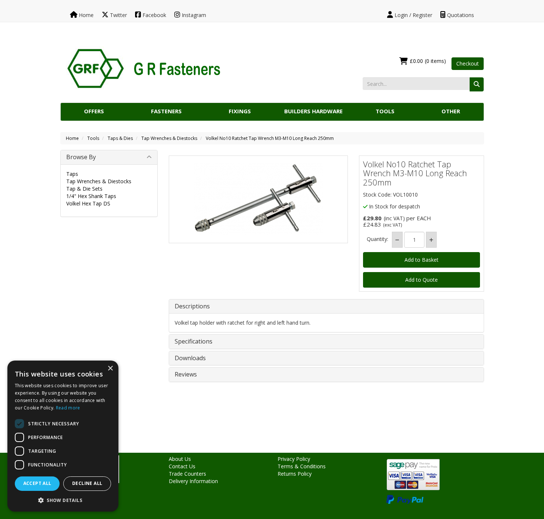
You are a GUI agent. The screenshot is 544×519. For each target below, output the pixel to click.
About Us (180, 458)
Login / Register (412, 15)
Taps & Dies (120, 138)
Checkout (467, 63)
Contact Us (182, 466)
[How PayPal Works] (404, 498)
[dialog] (62, 436)
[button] (63, 500)
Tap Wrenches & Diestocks (169, 138)
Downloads (190, 358)
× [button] (110, 368)
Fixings (240, 111)
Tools (385, 111)
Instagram (193, 15)
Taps (72, 173)
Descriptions (192, 306)
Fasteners (166, 111)
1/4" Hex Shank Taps (91, 196)
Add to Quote (421, 279)
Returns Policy (295, 473)
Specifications (193, 341)
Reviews (186, 374)
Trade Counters (187, 473)
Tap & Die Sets (84, 188)
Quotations (460, 15)
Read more (68, 408)
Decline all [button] (87, 483)
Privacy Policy (294, 458)
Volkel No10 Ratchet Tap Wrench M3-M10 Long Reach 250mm (270, 138)
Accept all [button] (37, 483)
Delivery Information (193, 481)
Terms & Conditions (302, 466)
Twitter (117, 15)
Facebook (153, 15)
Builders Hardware (313, 111)
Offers (94, 111)
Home (85, 15)
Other (450, 111)
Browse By (81, 157)
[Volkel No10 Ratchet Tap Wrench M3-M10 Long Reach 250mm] (258, 199)
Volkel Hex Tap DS (88, 203)
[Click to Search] (477, 84)
